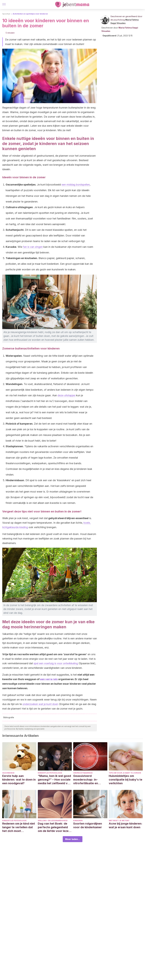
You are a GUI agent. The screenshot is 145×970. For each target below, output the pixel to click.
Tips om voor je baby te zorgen (125, 773)
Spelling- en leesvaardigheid (53, 820)
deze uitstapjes (66, 395)
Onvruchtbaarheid (83, 773)
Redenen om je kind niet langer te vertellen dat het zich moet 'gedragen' (18, 827)
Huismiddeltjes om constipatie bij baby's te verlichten (125, 779)
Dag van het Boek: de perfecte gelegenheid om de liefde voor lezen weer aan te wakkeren (54, 827)
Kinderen (78, 820)
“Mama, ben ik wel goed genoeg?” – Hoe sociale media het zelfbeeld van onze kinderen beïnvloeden (54, 779)
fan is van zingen (33, 246)
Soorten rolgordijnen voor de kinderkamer (87, 825)
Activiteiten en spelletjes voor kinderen (30, 14)
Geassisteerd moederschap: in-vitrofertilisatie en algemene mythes (85, 779)
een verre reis (49, 679)
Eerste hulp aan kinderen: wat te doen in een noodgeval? (19, 779)
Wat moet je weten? (119, 820)
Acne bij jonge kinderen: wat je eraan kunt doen (125, 825)
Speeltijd (6, 14)
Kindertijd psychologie (50, 773)
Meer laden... (72, 839)
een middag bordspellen (76, 184)
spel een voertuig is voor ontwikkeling (56, 663)
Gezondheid (8, 773)
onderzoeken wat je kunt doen (40, 704)
